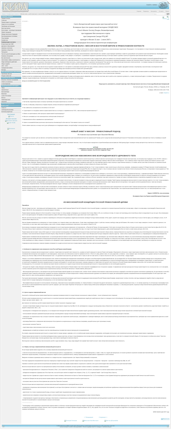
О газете (161, 11)
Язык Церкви (5, 38)
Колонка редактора (6, 111)
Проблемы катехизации (8, 26)
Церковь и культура (6, 48)
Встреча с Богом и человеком (9, 80)
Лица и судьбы (5, 64)
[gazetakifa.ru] (15, 12)
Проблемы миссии (6, 73)
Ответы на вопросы (7, 81)
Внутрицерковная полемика (9, 36)
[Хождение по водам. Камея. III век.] (162, 8)
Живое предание (6, 32)
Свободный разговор (7, 109)
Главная (139, 11)
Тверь (3, 88)
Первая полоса (5, 18)
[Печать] (165, 17)
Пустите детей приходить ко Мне (10, 54)
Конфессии (4, 40)
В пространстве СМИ (7, 44)
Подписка (146, 11)
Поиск (167, 11)
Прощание (4, 52)
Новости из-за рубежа (7, 24)
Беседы (3, 69)
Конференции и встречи (13, 14)
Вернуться (166, 419)
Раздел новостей (6, 75)
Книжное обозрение (7, 56)
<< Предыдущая (88, 417)
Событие (4, 20)
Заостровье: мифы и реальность (10, 60)
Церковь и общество (7, 50)
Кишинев (4, 101)
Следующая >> (103, 417)
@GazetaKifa (114, 420)
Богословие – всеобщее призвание (11, 30)
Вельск (3, 97)
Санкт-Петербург (6, 95)
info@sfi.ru (166, 93)
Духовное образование (8, 46)
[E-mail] (168, 17)
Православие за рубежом (8, 22)
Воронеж (4, 93)
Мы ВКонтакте (94, 420)
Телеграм (74, 420)
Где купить (154, 11)
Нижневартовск (5, 99)
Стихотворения (5, 83)
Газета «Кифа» (152, 5)
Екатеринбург (5, 91)
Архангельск (4, 89)
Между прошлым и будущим (9, 34)
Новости (3, 107)
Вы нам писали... (6, 58)
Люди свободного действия (9, 62)
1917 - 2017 (4, 66)
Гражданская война (6, 67)
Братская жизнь (5, 28)
